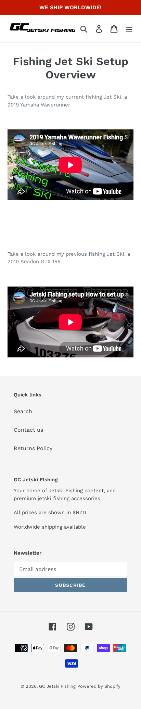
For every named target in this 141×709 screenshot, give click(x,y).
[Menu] (129, 29)
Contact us (28, 430)
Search (23, 411)
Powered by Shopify (98, 686)
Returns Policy (33, 448)
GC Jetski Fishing (57, 686)
